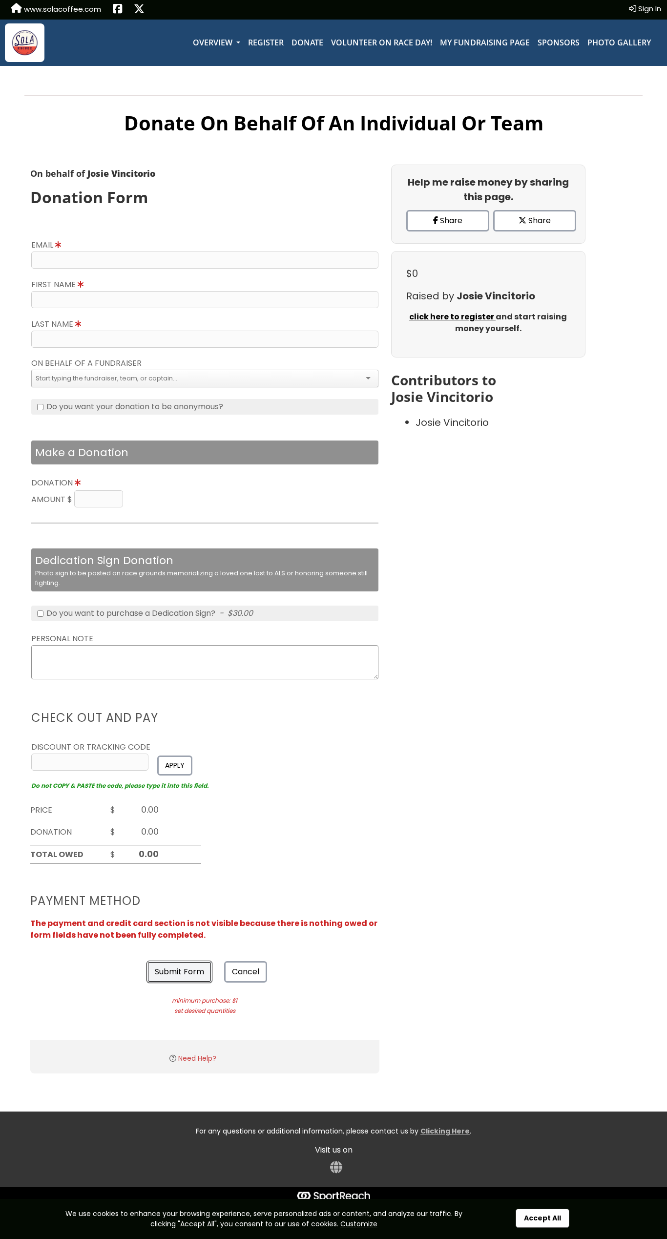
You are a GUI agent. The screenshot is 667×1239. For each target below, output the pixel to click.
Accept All (542, 1218)
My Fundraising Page (485, 42)
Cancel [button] (245, 971)
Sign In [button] (648, 8)
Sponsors (559, 42)
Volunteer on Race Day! (381, 42)
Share (450, 220)
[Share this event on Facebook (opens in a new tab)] (117, 9)
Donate (307, 42)
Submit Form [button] (179, 971)
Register (266, 42)
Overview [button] (213, 42)
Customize (358, 1224)
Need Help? (197, 1058)
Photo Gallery (619, 42)
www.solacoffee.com (61, 9)
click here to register (452, 316)
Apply (175, 765)
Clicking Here (445, 1131)
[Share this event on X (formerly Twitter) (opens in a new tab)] (139, 9)
